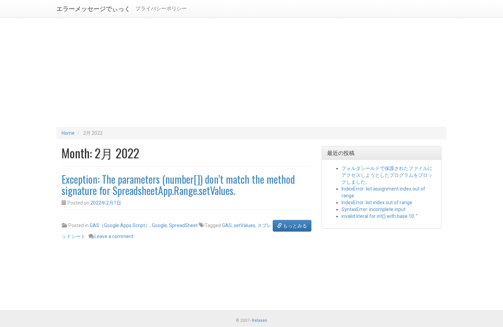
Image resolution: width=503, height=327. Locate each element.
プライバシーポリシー (161, 8)
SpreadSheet (183, 225)
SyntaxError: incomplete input (373, 209)
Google (159, 225)
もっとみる (294, 225)
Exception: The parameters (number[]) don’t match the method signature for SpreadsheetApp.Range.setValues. (178, 184)
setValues (244, 225)
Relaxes (259, 320)
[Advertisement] (251, 72)
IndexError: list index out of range (376, 202)
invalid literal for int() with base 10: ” (379, 216)
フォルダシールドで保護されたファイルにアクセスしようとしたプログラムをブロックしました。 (387, 175)
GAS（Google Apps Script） (120, 225)
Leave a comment (113, 236)
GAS (227, 225)
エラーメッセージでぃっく (93, 8)
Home (68, 133)
